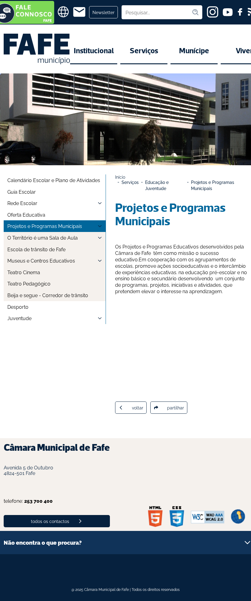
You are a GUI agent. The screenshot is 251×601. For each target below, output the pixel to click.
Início (120, 176)
